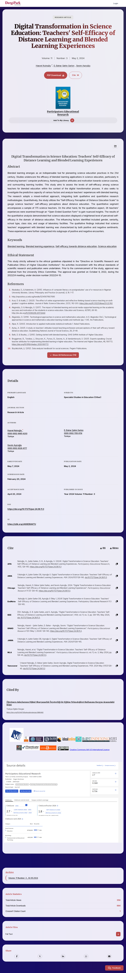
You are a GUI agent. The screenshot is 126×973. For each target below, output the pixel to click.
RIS (104, 548)
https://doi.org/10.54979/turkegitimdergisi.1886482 (25, 712)
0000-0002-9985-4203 (17, 434)
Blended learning (16, 246)
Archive (10, 872)
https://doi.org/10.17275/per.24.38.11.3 (26, 509)
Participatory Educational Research (63, 113)
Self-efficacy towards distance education (76, 246)
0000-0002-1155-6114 (73, 433)
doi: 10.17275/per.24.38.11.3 (28, 618)
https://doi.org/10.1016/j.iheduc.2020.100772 (30, 344)
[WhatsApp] (86, 956)
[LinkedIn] (63, 956)
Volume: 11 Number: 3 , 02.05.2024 (23, 878)
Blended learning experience (40, 246)
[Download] (118, 934)
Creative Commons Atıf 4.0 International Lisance (90, 750)
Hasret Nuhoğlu (43, 65)
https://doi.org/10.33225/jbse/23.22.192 (96, 303)
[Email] (109, 956)
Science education (107, 246)
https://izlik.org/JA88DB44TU (22, 524)
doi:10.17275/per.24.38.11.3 (96, 577)
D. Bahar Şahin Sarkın (64, 65)
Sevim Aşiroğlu (83, 65)
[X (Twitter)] (40, 956)
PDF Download (54, 75)
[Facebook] (17, 956)
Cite (74, 75)
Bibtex (115, 548)
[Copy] (116, 564)
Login (115, 3)
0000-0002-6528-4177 (17, 448)
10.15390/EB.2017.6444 (35, 313)
